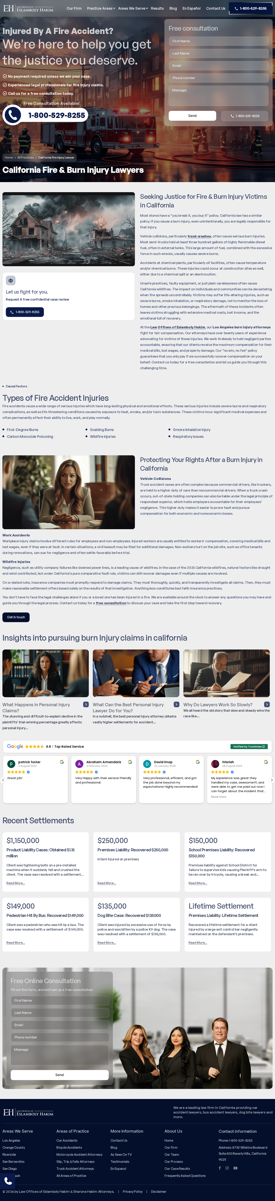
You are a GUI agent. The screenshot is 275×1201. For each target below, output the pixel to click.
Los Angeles (11, 1140)
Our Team (171, 1155)
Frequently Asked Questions (185, 1176)
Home (9, 157)
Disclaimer (158, 1192)
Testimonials (120, 1162)
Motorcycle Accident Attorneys (79, 1155)
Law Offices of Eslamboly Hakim (177, 327)
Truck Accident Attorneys (75, 1169)
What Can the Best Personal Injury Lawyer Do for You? (128, 707)
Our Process (173, 1162)
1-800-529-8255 (253, 8)
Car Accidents (66, 1140)
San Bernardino (13, 1162)
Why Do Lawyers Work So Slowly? (217, 704)
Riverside (9, 1155)
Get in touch (16, 617)
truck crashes (199, 236)
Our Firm (74, 8)
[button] (272, 780)
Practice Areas (100, 8)
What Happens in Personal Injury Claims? (36, 707)
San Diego (9, 1169)
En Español (192, 8)
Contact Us (215, 8)
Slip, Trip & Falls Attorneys (75, 1162)
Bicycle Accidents (69, 1147)
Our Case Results (177, 1169)
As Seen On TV (121, 1155)
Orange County (13, 1147)
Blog (173, 8)
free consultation (111, 603)
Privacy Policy (133, 1192)
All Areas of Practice (71, 1176)
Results (157, 8)
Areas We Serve (131, 8)
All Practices (25, 157)
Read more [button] (151, 797)
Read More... (15, 883)
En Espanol (118, 1169)
